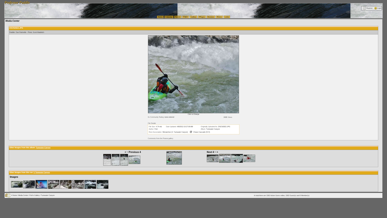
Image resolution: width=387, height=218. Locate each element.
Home (160, 17)
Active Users (275, 195)
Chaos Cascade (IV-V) (201, 132)
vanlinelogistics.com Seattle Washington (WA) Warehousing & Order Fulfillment (87, 1)
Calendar (168, 17)
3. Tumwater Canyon (42, 172)
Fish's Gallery (34, 195)
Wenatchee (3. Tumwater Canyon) (175, 132)
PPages (202, 17)
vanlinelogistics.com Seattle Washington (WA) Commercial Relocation (141, 1)
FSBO (185, 17)
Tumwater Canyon (213, 129)
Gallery (193, 17)
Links (227, 17)
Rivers (219, 17)
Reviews (211, 17)
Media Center (23, 195)
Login (379, 8)
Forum (177, 17)
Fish (156, 129)
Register (369, 8)
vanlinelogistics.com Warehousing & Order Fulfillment (187, 1)
